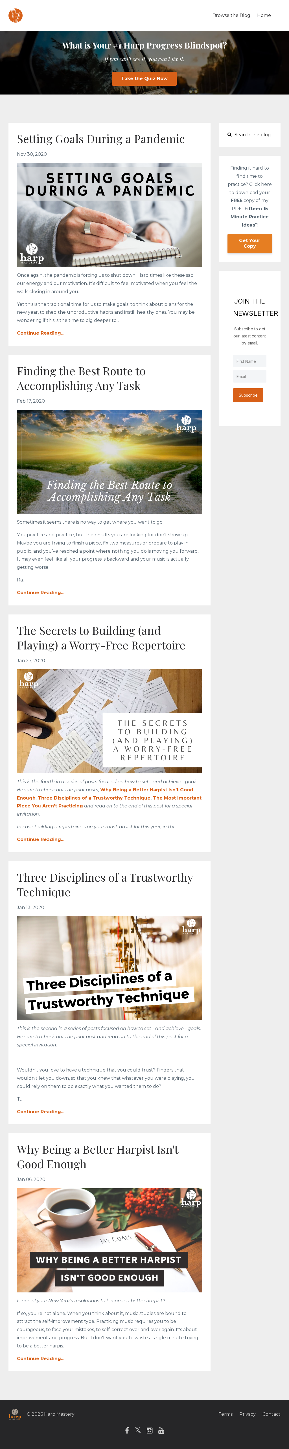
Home (264, 15)
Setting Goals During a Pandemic (101, 138)
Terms (225, 1414)
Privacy (247, 1414)
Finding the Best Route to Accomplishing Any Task (81, 378)
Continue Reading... (40, 333)
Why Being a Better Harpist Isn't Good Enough (97, 1156)
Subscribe (248, 395)
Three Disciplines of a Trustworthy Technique (94, 798)
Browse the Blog (231, 15)
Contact (271, 1414)
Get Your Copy (249, 243)
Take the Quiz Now (144, 78)
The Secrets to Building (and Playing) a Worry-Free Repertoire (101, 637)
